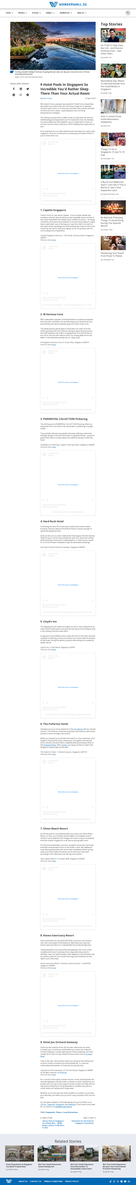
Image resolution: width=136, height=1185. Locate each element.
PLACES (35, 13)
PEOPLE (21, 13)
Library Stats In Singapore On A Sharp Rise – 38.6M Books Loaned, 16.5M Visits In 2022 (53, 1123)
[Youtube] (125, 1181)
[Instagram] (114, 1181)
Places (59, 1112)
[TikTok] (111, 1181)
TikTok (43, 1104)
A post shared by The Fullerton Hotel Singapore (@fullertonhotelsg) (68, 714)
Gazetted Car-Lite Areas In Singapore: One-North (83, 1120)
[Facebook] (118, 1181)
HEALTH (80, 13)
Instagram (60, 1104)
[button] (9, 13)
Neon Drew (47, 98)
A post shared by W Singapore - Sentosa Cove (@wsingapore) (63, 305)
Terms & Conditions (53, 1181)
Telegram (51, 1104)
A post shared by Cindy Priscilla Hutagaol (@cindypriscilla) (61, 612)
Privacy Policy (72, 1181)
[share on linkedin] (21, 89)
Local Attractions (70, 1112)
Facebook (72, 1104)
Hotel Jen (63, 1072)
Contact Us (35, 1181)
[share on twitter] (28, 89)
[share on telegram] (14, 95)
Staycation (50, 1112)
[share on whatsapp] (21, 95)
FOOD (8, 13)
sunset (64, 745)
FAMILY (49, 13)
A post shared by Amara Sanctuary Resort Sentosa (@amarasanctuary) (66, 926)
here (54, 240)
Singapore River (49, 745)
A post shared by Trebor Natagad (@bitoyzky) (68, 512)
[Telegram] (121, 1181)
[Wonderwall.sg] (68, 4)
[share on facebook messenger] (28, 95)
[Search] (128, 13)
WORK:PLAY (65, 13)
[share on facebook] (14, 89)
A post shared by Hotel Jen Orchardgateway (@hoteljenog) (62, 1033)
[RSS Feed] (129, 1181)
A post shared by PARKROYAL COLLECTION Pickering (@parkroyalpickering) (68, 409)
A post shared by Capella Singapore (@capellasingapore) (61, 201)
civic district (78, 729)
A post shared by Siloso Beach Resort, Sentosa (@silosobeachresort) (65, 819)
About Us (23, 1181)
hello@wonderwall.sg (63, 1106)
